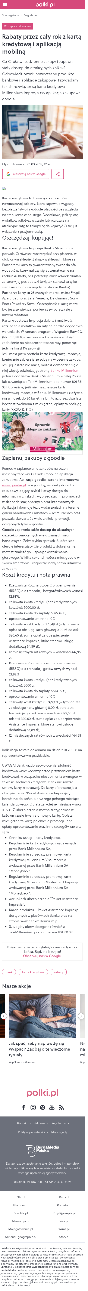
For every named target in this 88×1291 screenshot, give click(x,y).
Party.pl (64, 1197)
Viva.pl (64, 1221)
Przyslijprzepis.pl (64, 1213)
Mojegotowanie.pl (20, 1229)
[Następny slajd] (81, 1016)
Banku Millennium (64, 370)
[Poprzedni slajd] (4, 1016)
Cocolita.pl (20, 1213)
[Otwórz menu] (4, 4)
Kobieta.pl (64, 1205)
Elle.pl (20, 1197)
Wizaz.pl (64, 1229)
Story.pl (64, 1237)
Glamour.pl (20, 1205)
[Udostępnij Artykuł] (57, 174)
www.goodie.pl (14, 485)
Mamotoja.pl (20, 1221)
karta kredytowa (33, 972)
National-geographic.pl (21, 1237)
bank (9, 972)
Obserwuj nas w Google (29, 174)
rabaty (58, 972)
